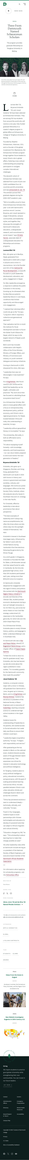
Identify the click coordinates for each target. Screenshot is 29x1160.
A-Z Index (5, 1140)
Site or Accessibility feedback (11, 1145)
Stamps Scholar (8, 697)
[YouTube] (16, 1154)
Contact (5, 1097)
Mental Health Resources (21, 1108)
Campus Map (6, 1120)
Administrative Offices (7, 1102)
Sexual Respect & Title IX (7, 1115)
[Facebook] (4, 1154)
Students (6, 953)
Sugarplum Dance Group (12, 646)
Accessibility (20, 1114)
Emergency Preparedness (20, 1102)
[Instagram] (12, 1154)
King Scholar (11, 382)
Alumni (15, 953)
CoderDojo (7, 708)
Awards (6, 960)
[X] (8, 1154)
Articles (14, 21)
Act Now (7, 1085)
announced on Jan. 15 (17, 190)
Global (6, 934)
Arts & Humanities (10, 928)
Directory (5, 1107)
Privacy (5, 1136)
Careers (19, 1097)
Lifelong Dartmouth (11, 940)
